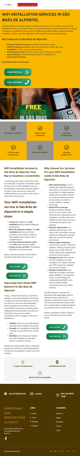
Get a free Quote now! (27, 5)
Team (34, 417)
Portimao (59, 422)
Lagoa (58, 418)
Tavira (58, 426)
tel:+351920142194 (17, 394)
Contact (35, 426)
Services (35, 421)
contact (38, 394)
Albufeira (59, 413)
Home (34, 413)
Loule (58, 430)
